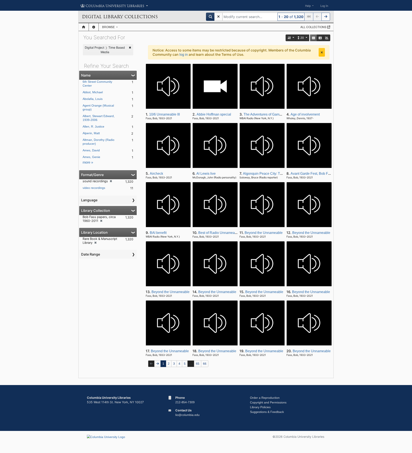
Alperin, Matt (91, 133)
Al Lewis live (206, 173)
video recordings (94, 188)
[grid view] (313, 38)
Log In (324, 6)
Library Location (94, 232)
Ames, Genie (91, 157)
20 (302, 37)
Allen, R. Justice (93, 126)
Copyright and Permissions (268, 402)
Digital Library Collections (120, 16)
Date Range (90, 254)
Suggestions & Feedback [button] (267, 412)
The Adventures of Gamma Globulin (271, 114)
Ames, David (91, 150)
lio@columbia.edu (187, 415)
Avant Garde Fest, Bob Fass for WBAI (319, 173)
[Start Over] (218, 17)
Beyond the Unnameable (264, 233)
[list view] (320, 38)
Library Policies (260, 407)
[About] (93, 27)
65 (197, 363)
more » (88, 162)
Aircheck (156, 173)
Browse (109, 27)
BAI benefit (158, 233)
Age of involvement (305, 114)
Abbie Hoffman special (214, 114)
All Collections (313, 27)
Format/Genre (92, 175)
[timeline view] (326, 38)
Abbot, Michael (93, 92)
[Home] (84, 27)
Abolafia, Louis (93, 99)
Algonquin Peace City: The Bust (267, 173)
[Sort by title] (291, 38)
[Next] (325, 17)
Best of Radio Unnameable (218, 233)
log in (183, 54)
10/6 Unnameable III (164, 114)
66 (204, 363)
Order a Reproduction (265, 397)
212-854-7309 (185, 402)
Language (89, 200)
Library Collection (95, 210)
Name (86, 75)
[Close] (322, 52)
